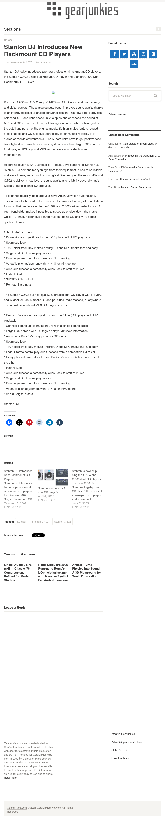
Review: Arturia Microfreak (135, 179)
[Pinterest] (153, 54)
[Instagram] (143, 54)
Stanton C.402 (40, 521)
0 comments (43, 62)
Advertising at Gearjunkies (126, 742)
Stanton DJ (11, 404)
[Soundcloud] (134, 64)
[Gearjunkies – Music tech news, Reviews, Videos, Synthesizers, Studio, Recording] (82, 10)
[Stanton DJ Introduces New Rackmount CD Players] (21, 489)
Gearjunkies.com (17, 807)
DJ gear (21, 521)
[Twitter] (124, 54)
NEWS (8, 40)
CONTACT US (119, 750)
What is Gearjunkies (123, 734)
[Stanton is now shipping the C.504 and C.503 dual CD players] (89, 489)
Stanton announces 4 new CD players (51, 490)
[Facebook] (114, 54)
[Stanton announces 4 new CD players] (53, 477)
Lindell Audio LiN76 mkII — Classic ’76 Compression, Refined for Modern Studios (18, 572)
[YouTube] (134, 54)
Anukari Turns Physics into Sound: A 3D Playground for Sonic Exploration (86, 570)
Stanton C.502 (62, 521)
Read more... (11, 777)
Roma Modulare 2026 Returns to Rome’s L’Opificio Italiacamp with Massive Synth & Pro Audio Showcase (53, 572)
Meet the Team (120, 758)
